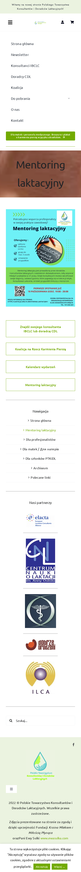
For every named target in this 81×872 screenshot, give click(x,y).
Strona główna (40, 420)
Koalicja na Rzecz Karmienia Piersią (40, 349)
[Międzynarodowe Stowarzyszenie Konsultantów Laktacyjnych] (40, 660)
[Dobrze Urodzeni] (40, 638)
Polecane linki (41, 477)
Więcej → (59, 866)
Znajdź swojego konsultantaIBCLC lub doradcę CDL (40, 328)
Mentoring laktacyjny (40, 385)
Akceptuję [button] (42, 866)
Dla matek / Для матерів (41, 449)
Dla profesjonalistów (40, 439)
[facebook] (73, 744)
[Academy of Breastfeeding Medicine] (40, 593)
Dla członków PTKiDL (41, 458)
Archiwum (40, 468)
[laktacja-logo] (40, 23)
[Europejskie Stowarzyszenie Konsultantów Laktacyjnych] (40, 512)
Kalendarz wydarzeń (40, 367)
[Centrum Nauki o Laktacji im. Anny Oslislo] (40, 537)
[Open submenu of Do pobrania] (69, 98)
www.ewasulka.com (54, 838)
